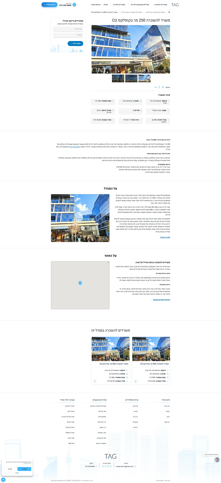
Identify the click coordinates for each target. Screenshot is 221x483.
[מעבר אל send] (163, 87)
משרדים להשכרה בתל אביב (155, 12)
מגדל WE (71, 443)
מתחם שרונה (102, 417)
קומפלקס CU (74, 147)
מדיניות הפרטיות (27, 463)
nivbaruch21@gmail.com (124, 466)
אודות (106, 5)
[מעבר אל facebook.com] (159, 87)
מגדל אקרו (71, 438)
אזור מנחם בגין (101, 438)
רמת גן (136, 411)
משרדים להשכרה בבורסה (98, 406)
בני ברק (135, 417)
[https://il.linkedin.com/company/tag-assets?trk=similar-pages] (108, 466)
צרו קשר (167, 422)
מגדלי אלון (71, 411)
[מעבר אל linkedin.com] (156, 87)
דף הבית (167, 406)
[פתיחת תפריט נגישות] (3, 480)
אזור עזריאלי (102, 411)
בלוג (168, 417)
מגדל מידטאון (70, 427)
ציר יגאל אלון (102, 422)
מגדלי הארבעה (69, 406)
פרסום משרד (95, 5)
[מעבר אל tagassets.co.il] (175, 4)
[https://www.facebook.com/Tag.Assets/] (111, 466)
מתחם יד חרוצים (101, 443)
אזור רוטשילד (102, 433)
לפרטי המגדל (165, 237)
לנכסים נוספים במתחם (161, 300)
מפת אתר (167, 480)
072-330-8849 (65, 5)
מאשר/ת (24, 469)
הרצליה (135, 427)
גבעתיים (135, 422)
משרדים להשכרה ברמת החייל (131, 12)
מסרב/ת (10, 469)
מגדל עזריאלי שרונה (68, 417)
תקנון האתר (160, 480)
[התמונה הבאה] (168, 49)
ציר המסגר (102, 427)
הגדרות (17, 473)
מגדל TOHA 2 (69, 433)
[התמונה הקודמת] (94, 49)
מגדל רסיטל (70, 422)
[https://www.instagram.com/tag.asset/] (105, 466)
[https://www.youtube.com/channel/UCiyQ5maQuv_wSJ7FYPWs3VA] (103, 466)
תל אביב (135, 406)
